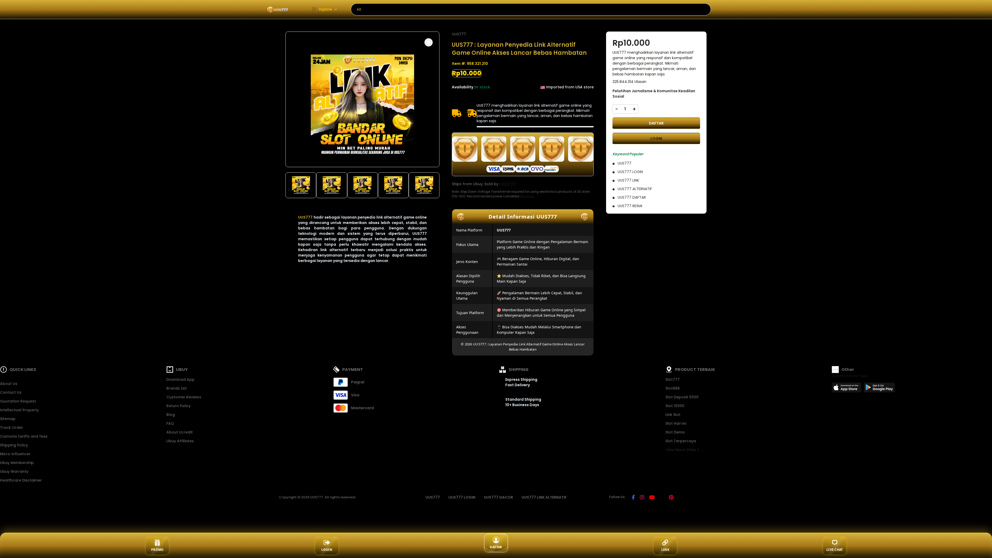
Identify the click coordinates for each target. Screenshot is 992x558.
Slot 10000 (674, 405)
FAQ (170, 423)
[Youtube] (652, 497)
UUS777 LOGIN (461, 497)
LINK (665, 549)
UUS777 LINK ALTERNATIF (544, 497)
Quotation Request (18, 401)
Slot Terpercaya (680, 441)
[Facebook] (633, 497)
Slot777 (672, 379)
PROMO (157, 549)
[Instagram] (642, 497)
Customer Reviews (183, 397)
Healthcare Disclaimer (21, 480)
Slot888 (672, 388)
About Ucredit (179, 432)
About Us (8, 383)
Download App (180, 379)
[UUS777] (277, 9)
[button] (428, 42)
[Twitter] (661, 497)
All (359, 9)
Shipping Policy (14, 445)
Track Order (11, 427)
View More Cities (681, 449)
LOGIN (656, 138)
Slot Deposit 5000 (682, 397)
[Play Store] (879, 389)
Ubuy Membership (17, 462)
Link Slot (672, 414)
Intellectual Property (19, 410)
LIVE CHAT (834, 549)
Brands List (176, 388)
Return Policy (178, 405)
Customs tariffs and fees (24, 436)
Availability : (463, 87)
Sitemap (8, 418)
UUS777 (305, 217)
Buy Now (527, 196)
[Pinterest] (671, 497)
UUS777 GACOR (498, 497)
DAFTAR (656, 123)
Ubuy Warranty (14, 471)
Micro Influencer (15, 453)
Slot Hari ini (675, 423)
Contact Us (10, 392)
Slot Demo (675, 432)
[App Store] (847, 389)
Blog (170, 414)
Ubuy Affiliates (180, 441)
